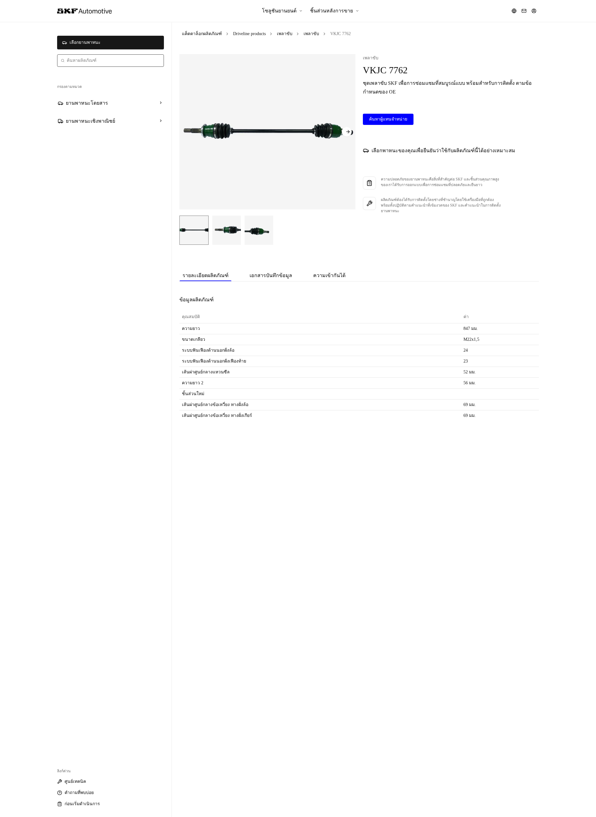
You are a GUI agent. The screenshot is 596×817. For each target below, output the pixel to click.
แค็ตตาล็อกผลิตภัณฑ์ (202, 33)
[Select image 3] (259, 230)
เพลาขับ (284, 33)
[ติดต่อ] (524, 11)
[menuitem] (282, 11)
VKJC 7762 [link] (340, 33)
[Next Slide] (347, 132)
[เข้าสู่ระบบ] (534, 11)
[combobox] (110, 60)
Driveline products (249, 33)
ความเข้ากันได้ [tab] (329, 275)
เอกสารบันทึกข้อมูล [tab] (271, 275)
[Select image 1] (194, 230)
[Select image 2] (226, 230)
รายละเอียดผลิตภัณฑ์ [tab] (205, 275)
